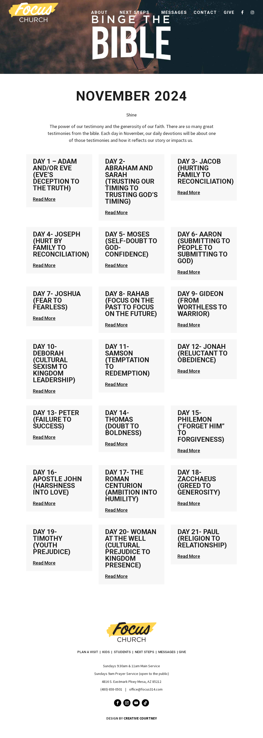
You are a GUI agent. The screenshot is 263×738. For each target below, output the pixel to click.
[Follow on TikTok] (145, 702)
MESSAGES (166, 652)
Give (229, 13)
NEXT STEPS (144, 652)
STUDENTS (122, 652)
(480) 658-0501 (111, 689)
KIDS (106, 652)
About (99, 13)
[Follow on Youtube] (136, 702)
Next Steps (134, 13)
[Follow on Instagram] (126, 702)
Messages (174, 13)
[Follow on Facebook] (117, 702)
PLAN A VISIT (87, 652)
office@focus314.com (146, 689)
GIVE (182, 652)
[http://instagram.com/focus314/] (253, 17)
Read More (44, 199)
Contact (205, 13)
